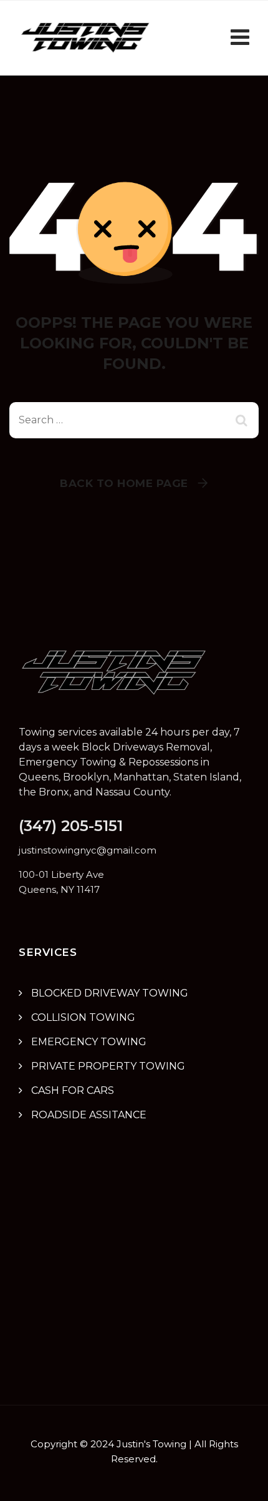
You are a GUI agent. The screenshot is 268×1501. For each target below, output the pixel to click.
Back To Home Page (124, 483)
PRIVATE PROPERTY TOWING (108, 1066)
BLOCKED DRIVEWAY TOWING (109, 993)
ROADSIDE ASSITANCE (88, 1115)
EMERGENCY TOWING (88, 1042)
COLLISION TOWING (83, 1017)
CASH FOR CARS (72, 1090)
